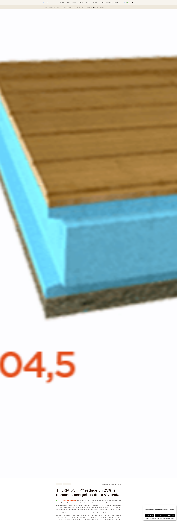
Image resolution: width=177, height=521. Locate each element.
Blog (58, 7)
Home (45, 7)
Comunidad (52, 7)
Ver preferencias (170, 515)
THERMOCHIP (67, 484)
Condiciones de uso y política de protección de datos (163, 518)
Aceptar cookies (149, 515)
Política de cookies (149, 518)
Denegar (160, 515)
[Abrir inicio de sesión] (127, 2)
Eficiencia (64, 7)
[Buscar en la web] (125, 2)
